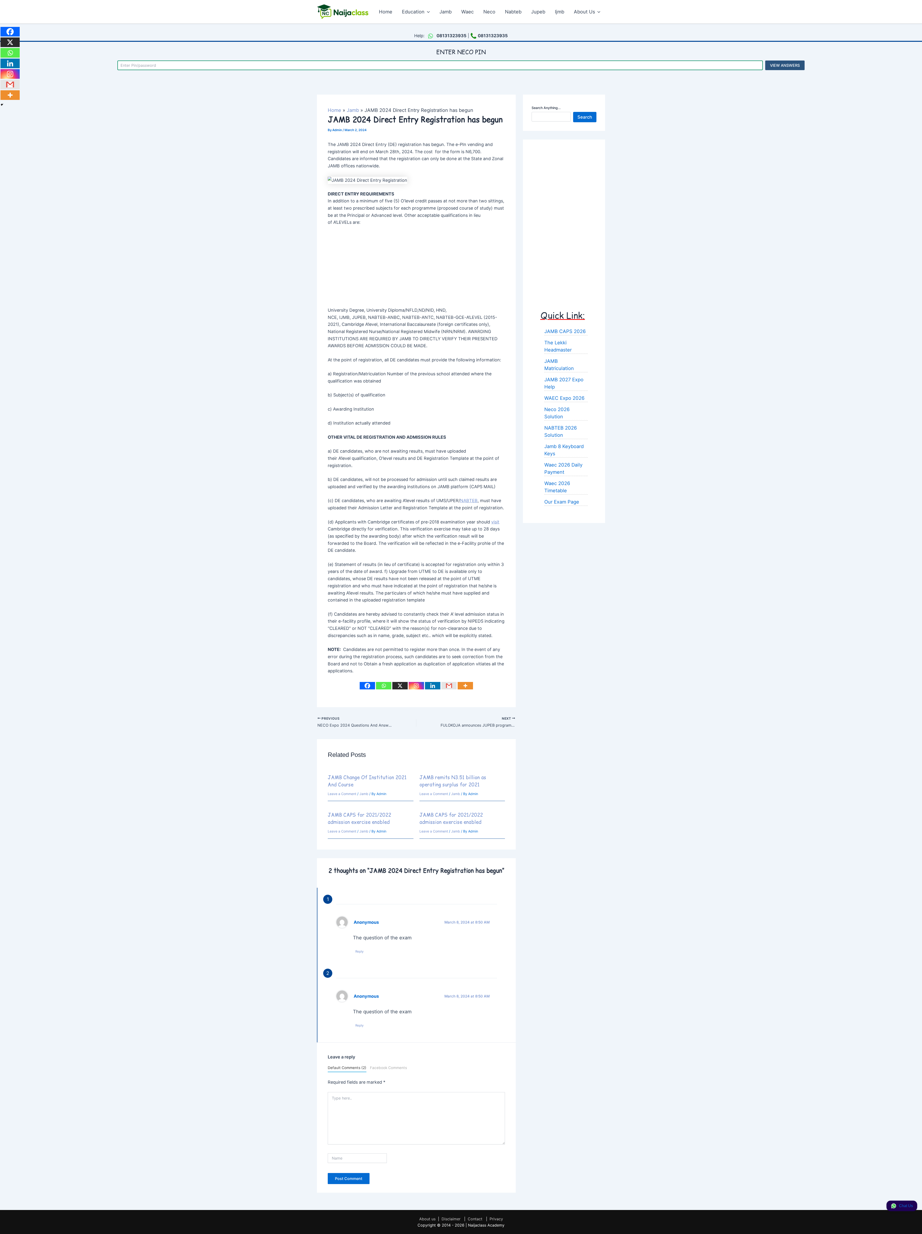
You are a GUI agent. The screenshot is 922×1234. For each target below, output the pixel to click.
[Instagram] (416, 685)
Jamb (363, 794)
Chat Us (906, 1206)
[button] (427, 11)
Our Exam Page (561, 502)
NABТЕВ (469, 500)
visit (495, 521)
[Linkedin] (432, 685)
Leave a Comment (342, 794)
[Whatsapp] (383, 685)
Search (584, 116)
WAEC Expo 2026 (564, 398)
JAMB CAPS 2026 (565, 331)
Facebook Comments (388, 1067)
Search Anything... (546, 108)
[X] (400, 685)
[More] (465, 685)
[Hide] (2, 105)
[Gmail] (449, 685)
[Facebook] (367, 685)
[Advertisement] (416, 266)
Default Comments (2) (347, 1067)
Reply (359, 951)
